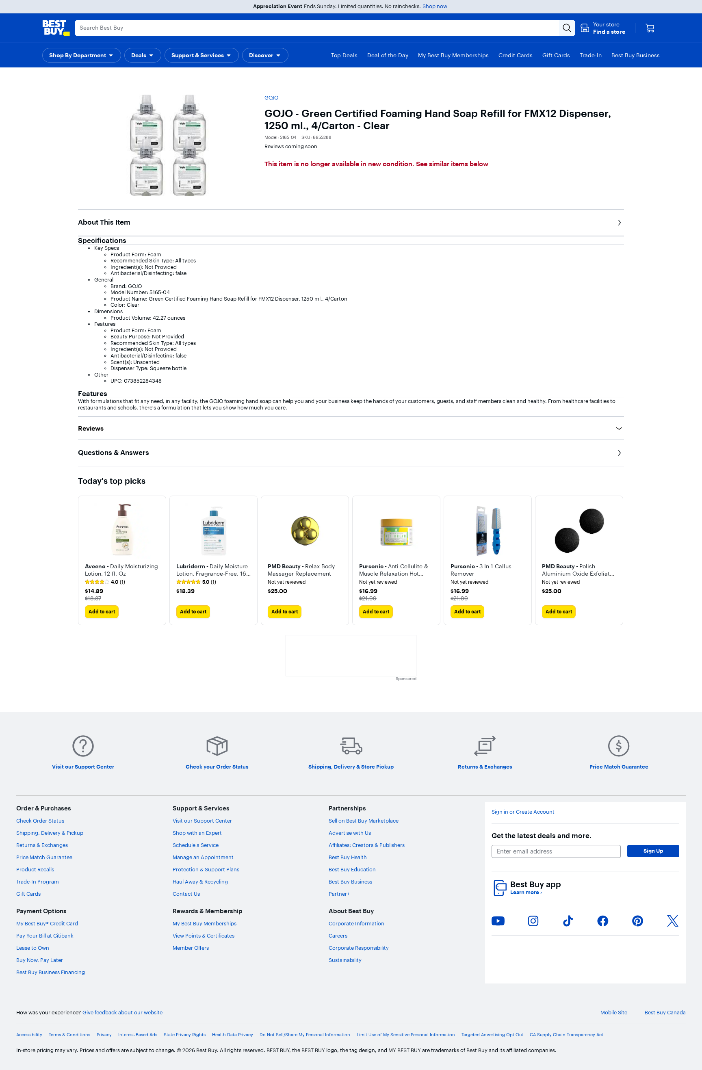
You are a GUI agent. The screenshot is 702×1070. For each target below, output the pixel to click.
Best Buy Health (348, 857)
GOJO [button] (271, 97)
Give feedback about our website (122, 1012)
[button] (602, 28)
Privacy (104, 1035)
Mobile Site (613, 1012)
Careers (338, 935)
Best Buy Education (352, 869)
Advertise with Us (350, 833)
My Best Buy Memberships (204, 923)
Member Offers (191, 947)
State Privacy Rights (185, 1035)
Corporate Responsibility (359, 947)
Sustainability (345, 960)
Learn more (526, 892)
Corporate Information (356, 923)
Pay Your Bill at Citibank (45, 935)
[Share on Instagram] (533, 920)
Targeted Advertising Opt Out (492, 1035)
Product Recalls (35, 869)
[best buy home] (56, 28)
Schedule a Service (196, 845)
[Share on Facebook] (602, 920)
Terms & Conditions (69, 1035)
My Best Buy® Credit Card (47, 923)
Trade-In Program (37, 881)
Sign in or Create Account (523, 812)
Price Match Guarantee (44, 857)
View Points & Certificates (203, 935)
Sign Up (653, 850)
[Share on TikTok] (567, 920)
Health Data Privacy (232, 1035)
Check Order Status (40, 820)
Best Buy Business (350, 881)
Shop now (434, 6)
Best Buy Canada (665, 1012)
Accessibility (29, 1035)
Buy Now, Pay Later (39, 960)
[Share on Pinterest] (637, 920)
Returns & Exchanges (42, 845)
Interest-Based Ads (137, 1035)
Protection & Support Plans (206, 869)
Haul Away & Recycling (200, 881)
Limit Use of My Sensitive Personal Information (406, 1035)
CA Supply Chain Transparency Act (566, 1035)
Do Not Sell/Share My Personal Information (305, 1035)
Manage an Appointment (203, 857)
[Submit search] (567, 28)
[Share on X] (672, 920)
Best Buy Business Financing (50, 972)
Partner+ (339, 893)
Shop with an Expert (197, 833)
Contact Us (186, 893)
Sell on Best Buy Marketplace (364, 820)
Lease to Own (32, 947)
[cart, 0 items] (650, 28)
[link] (105, 582)
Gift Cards (28, 893)
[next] (617, 560)
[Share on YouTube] (498, 920)
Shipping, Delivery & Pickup (49, 833)
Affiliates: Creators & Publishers (367, 845)
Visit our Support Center (202, 820)
